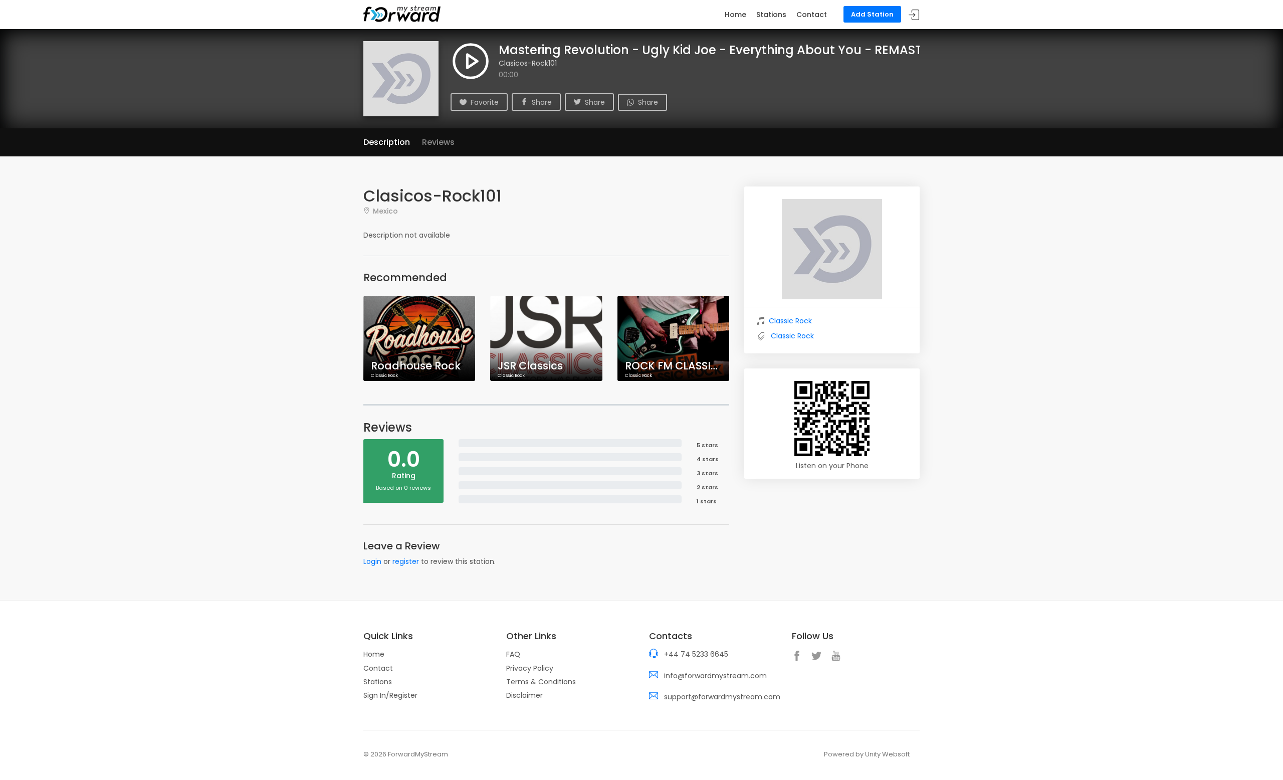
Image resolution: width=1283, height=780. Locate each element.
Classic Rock (790, 321)
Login (372, 561)
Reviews (438, 142)
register (405, 561)
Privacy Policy (529, 668)
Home (735, 15)
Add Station (872, 14)
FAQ (513, 654)
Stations (771, 15)
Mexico (385, 211)
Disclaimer (524, 695)
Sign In (914, 15)
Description (386, 142)
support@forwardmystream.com (722, 697)
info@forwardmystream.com (715, 676)
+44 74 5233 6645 (696, 654)
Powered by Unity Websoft (867, 754)
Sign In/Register (390, 695)
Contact (811, 15)
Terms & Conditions (541, 682)
